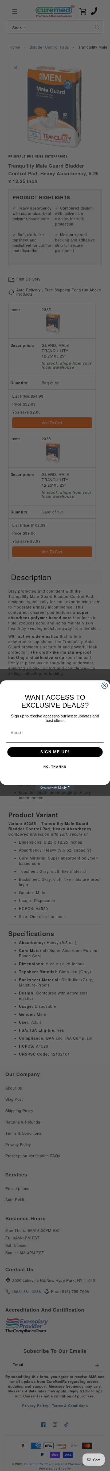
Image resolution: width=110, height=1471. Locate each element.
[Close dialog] (105, 685)
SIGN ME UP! (55, 752)
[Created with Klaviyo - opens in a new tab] (55, 788)
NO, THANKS (55, 766)
